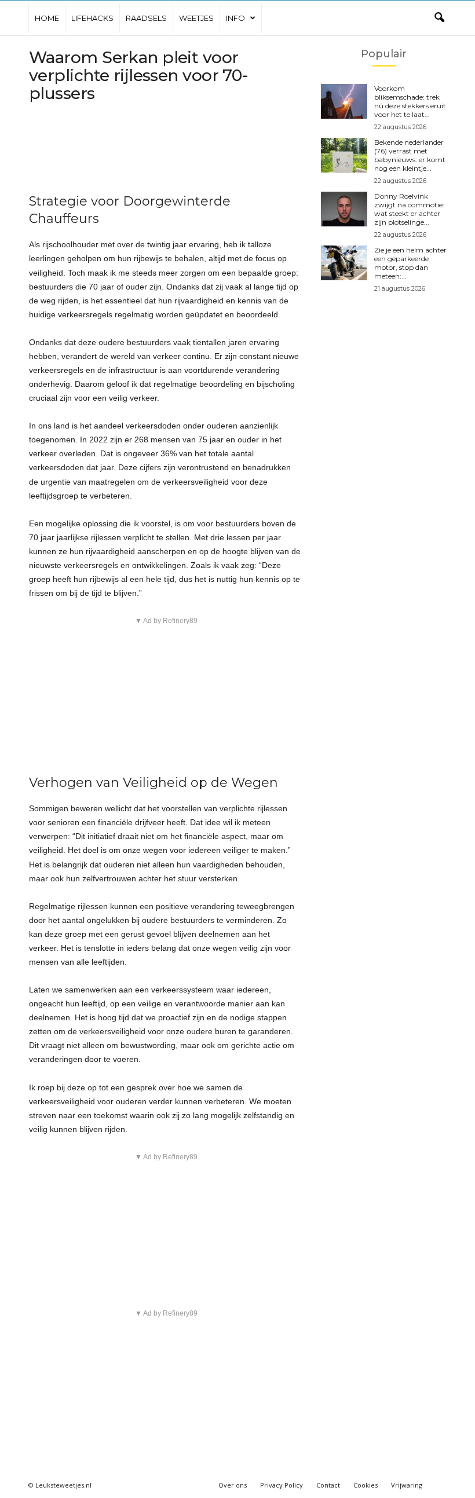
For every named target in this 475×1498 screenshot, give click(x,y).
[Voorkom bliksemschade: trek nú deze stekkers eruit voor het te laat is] (344, 101)
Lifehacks (92, 18)
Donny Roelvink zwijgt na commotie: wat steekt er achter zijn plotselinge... (409, 209)
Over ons (232, 1485)
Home (47, 18)
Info (235, 18)
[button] (439, 18)
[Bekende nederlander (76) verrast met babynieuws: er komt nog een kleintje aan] (344, 155)
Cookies (365, 1485)
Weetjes (196, 18)
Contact (328, 1485)
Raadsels (146, 18)
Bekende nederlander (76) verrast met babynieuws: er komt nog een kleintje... (409, 155)
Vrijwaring (406, 1485)
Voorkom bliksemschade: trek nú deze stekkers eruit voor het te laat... (410, 101)
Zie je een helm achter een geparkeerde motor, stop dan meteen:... (410, 263)
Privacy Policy (281, 1485)
